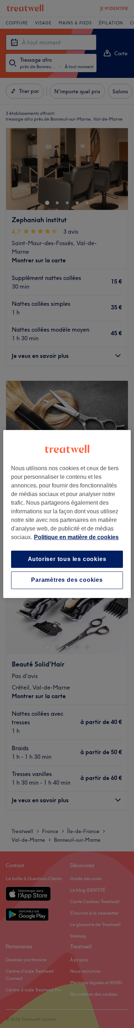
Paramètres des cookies (67, 580)
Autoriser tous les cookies (67, 559)
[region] (66, 514)
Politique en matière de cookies (76, 537)
